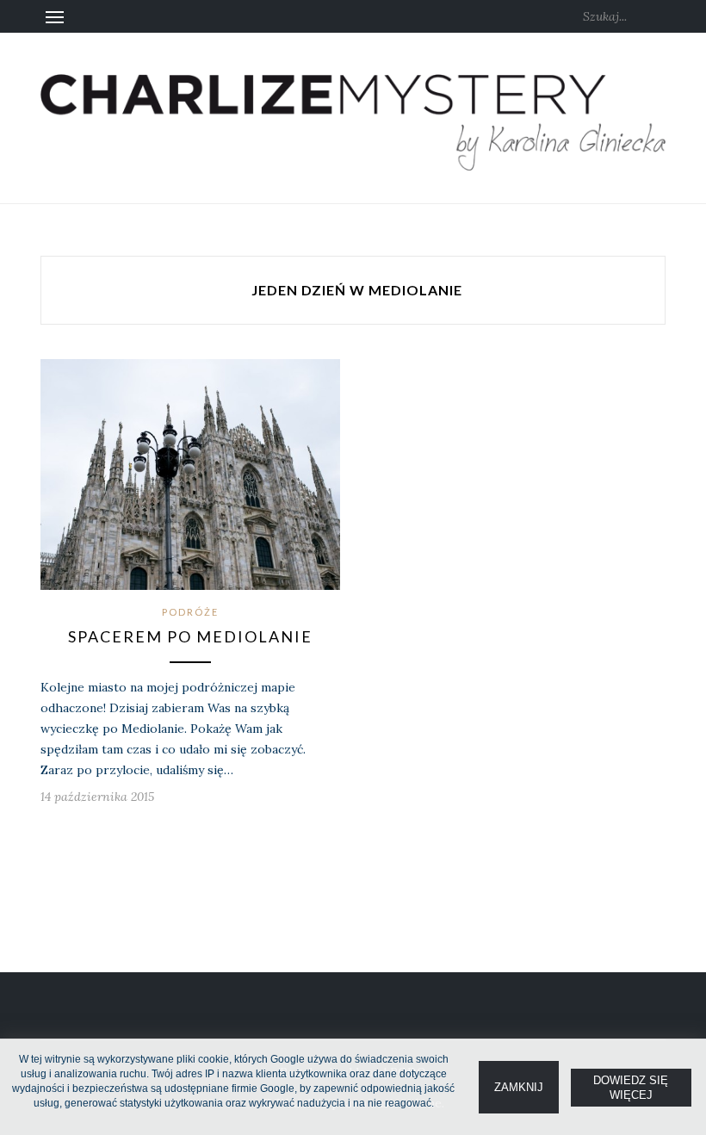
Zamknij (518, 1087)
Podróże (190, 611)
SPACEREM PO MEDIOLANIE (190, 636)
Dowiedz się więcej (630, 1087)
